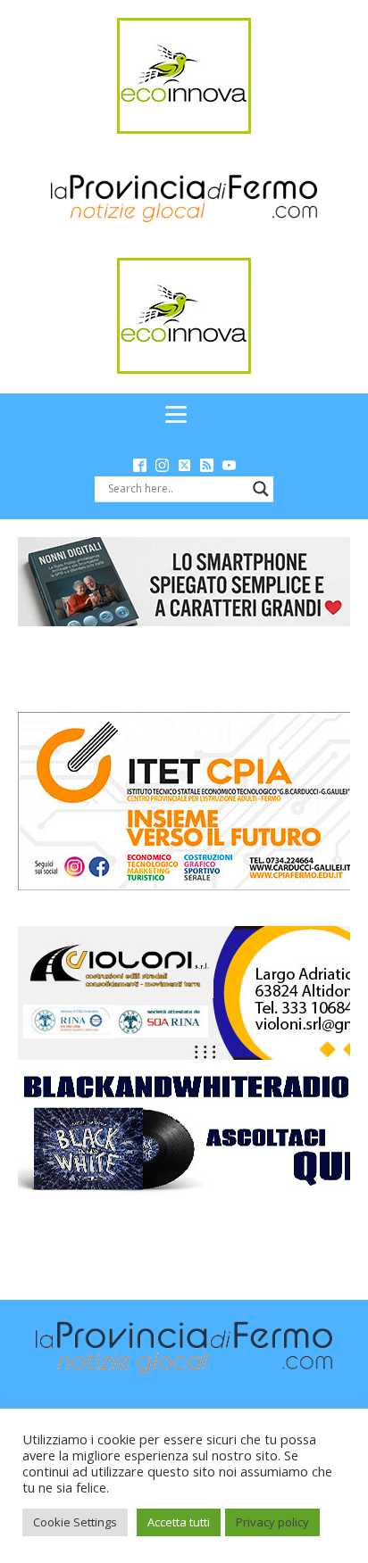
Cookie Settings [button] (75, 1522)
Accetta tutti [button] (178, 1522)
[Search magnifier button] (260, 488)
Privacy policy (272, 1522)
